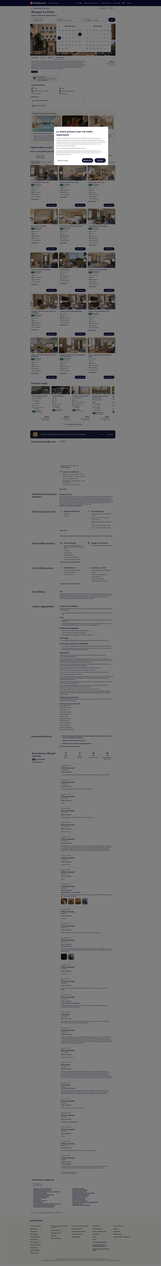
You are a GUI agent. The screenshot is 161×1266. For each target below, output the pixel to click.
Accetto (100, 160)
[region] (81, 146)
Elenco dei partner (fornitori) (63, 154)
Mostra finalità (63, 160)
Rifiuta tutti (87, 160)
